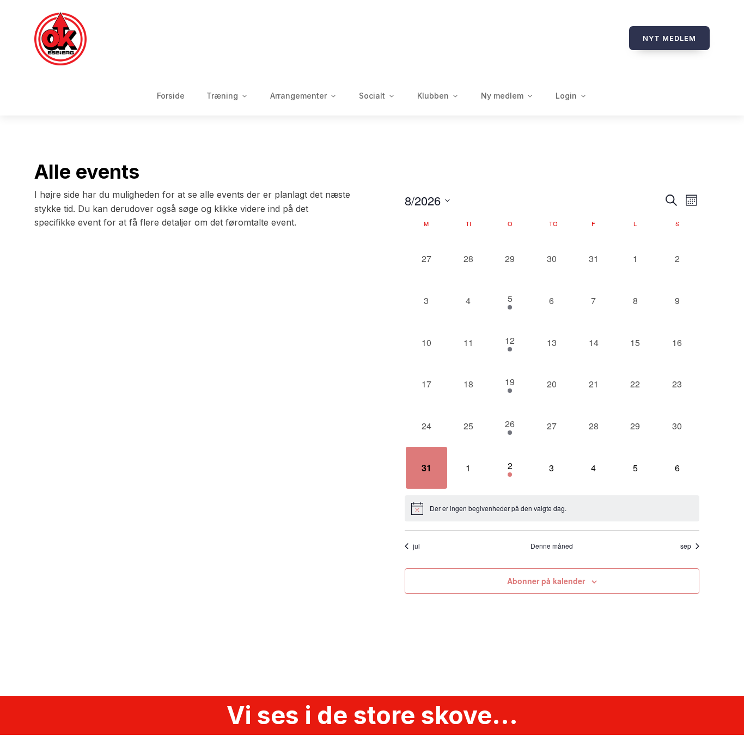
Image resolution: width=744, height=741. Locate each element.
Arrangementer (298, 95)
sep (685, 546)
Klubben (433, 95)
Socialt (372, 95)
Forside (171, 95)
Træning (222, 95)
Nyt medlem (669, 38)
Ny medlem (502, 95)
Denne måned (551, 546)
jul (416, 546)
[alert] (552, 508)
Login (566, 95)
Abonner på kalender (546, 580)
